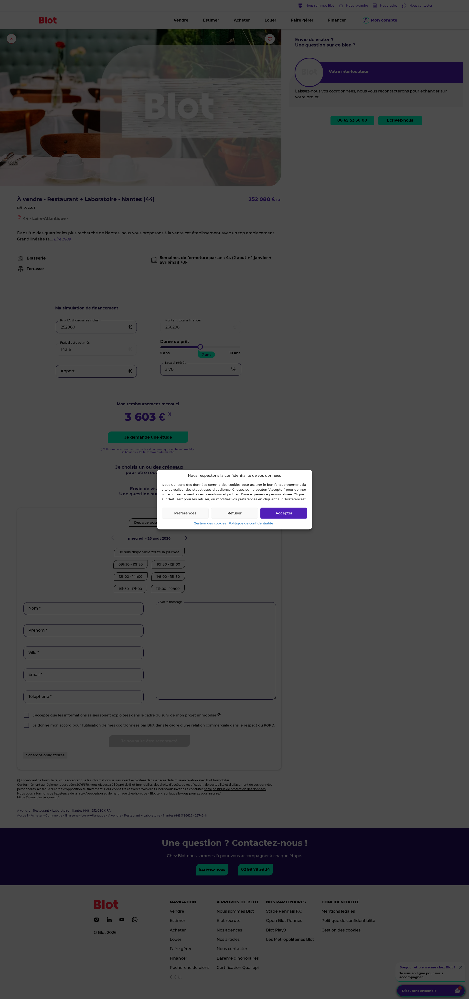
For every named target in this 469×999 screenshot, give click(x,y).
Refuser (234, 513)
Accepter (284, 513)
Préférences (185, 513)
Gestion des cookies (210, 523)
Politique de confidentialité (251, 523)
